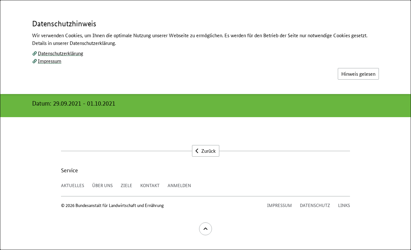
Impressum (49, 60)
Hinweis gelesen (358, 73)
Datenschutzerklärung (60, 53)
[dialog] (205, 125)
